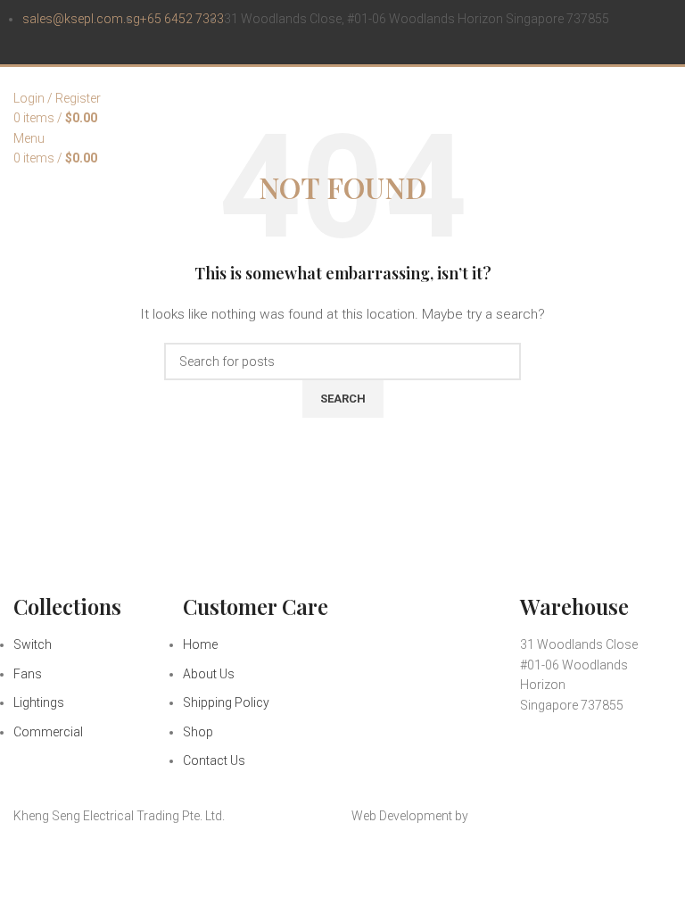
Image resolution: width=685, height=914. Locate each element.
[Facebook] (542, 755)
